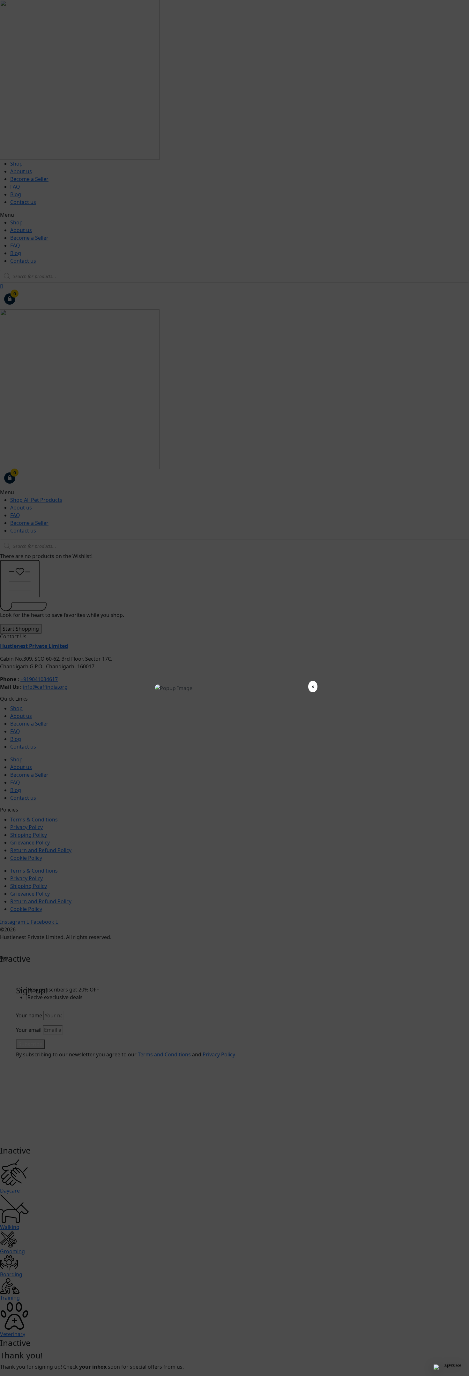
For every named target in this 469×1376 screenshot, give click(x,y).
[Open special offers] (450, 1367)
